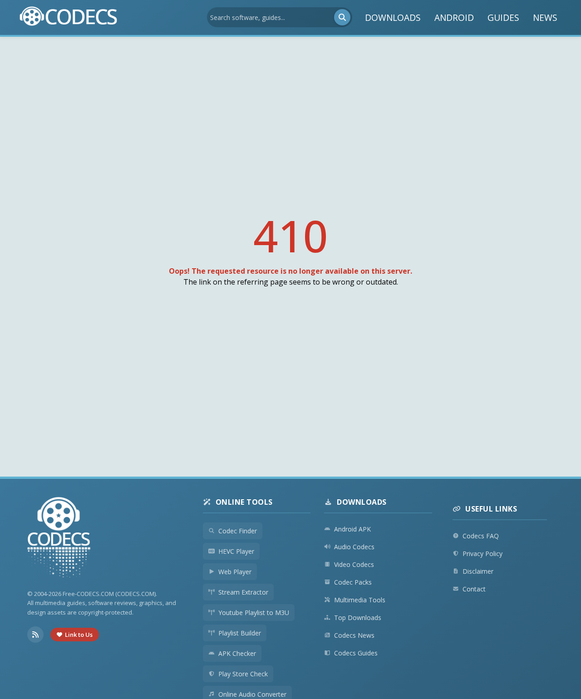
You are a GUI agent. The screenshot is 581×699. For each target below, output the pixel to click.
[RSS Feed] (35, 634)
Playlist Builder (239, 633)
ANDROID (454, 17)
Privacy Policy (482, 553)
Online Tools (244, 502)
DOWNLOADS (393, 17)
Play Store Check (243, 673)
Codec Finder (237, 531)
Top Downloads (357, 617)
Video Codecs (354, 564)
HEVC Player (236, 551)
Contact (474, 589)
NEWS (545, 17)
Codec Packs (353, 582)
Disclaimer (478, 571)
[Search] (342, 17)
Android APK (352, 529)
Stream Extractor (243, 592)
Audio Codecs (354, 546)
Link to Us (79, 634)
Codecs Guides (356, 653)
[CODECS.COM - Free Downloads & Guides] (59, 538)
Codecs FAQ (481, 536)
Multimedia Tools (359, 600)
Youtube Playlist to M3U (253, 612)
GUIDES (503, 17)
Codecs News (354, 635)
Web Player (234, 571)
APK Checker (237, 653)
